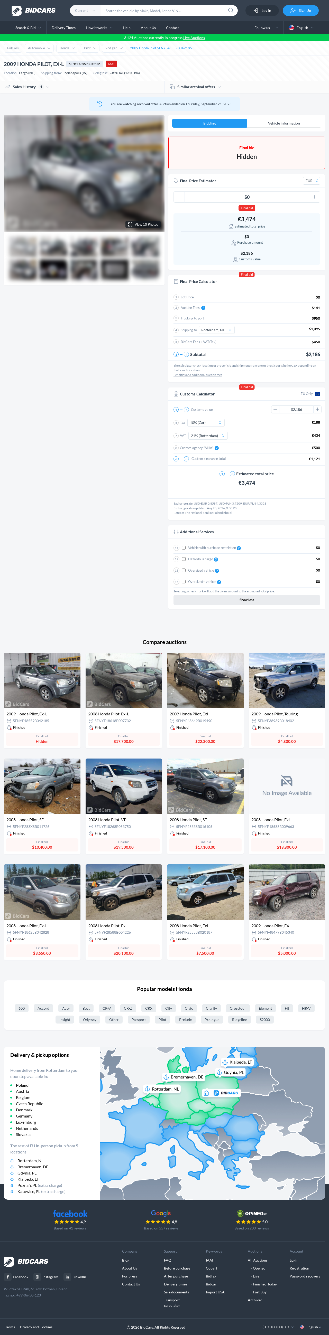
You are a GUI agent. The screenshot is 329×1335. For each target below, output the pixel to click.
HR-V (306, 1008)
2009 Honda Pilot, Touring (274, 713)
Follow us (263, 27)
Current (81, 10)
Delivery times (175, 1284)
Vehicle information (284, 123)
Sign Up (304, 10)
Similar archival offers (196, 86)
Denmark (24, 1109)
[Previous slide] (12, 173)
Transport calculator (172, 1303)
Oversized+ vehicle (202, 582)
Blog (125, 1260)
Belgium (23, 1097)
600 (22, 1008)
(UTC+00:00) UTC (276, 1327)
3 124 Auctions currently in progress (164, 37)
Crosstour (238, 1008)
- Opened (257, 1268)
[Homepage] (33, 11)
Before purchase (177, 1268)
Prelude (185, 1019)
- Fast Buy (257, 1292)
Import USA (215, 1292)
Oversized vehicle (201, 570)
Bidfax (211, 1276)
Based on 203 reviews (251, 1228)
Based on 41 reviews (70, 1228)
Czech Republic (29, 1103)
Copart (211, 1268)
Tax (182, 422)
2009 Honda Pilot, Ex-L (26, 713)
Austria (22, 1091)
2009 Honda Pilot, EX (270, 925)
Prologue (212, 1019)
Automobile (36, 48)
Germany (24, 1115)
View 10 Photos (146, 224)
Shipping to (189, 330)
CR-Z (128, 1008)
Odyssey (89, 1019)
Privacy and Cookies (36, 1327)
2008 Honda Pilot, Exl (270, 819)
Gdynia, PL (26, 1172)
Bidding (209, 123)
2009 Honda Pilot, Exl (189, 713)
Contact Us (131, 1284)
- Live (253, 1276)
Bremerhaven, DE (32, 1166)
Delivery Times (64, 27)
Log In (266, 10)
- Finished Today (262, 1284)
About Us (148, 27)
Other (114, 1019)
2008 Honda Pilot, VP (107, 819)
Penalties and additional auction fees (197, 375)
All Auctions (258, 1260)
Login (294, 1260)
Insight (64, 1019)
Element (265, 1008)
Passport (139, 1019)
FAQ (167, 1260)
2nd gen (111, 48)
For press (129, 1276)
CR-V (107, 1008)
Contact (172, 27)
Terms (10, 1327)
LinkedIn (79, 1277)
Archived (255, 1300)
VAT (183, 435)
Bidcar (211, 1284)
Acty (66, 1008)
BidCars (13, 48)
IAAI (111, 64)
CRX (148, 1008)
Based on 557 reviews (161, 1228)
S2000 (265, 1019)
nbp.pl (227, 513)
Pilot (87, 48)
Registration (299, 1268)
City (168, 1008)
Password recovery (305, 1276)
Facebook (20, 1277)
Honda (64, 48)
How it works (96, 27)
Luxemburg (26, 1122)
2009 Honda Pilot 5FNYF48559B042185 (161, 48)
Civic (189, 1008)
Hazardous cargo (201, 559)
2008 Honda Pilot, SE (25, 819)
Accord (43, 1008)
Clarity (211, 1008)
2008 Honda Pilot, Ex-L (108, 713)
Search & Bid (25, 27)
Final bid (247, 208)
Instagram (50, 1277)
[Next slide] (156, 173)
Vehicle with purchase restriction (212, 548)
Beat (86, 1008)
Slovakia (23, 1134)
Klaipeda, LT (28, 1179)
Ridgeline (239, 1019)
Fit (287, 1008)
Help (127, 27)
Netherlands (27, 1128)
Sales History (27, 86)
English (302, 27)
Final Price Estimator (198, 180)
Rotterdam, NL (30, 1160)
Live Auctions (194, 37)
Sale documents (176, 1292)
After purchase (176, 1276)
